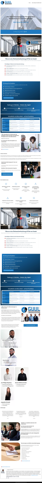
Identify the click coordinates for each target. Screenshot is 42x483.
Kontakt (26, 482)
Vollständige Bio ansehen (34, 475)
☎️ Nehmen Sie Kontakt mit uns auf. (5, 466)
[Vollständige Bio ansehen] (38, 475)
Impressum (22, 482)
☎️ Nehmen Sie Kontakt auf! (4, 149)
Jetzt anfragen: (36, 2)
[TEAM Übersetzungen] (6, 3)
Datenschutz (24, 482)
